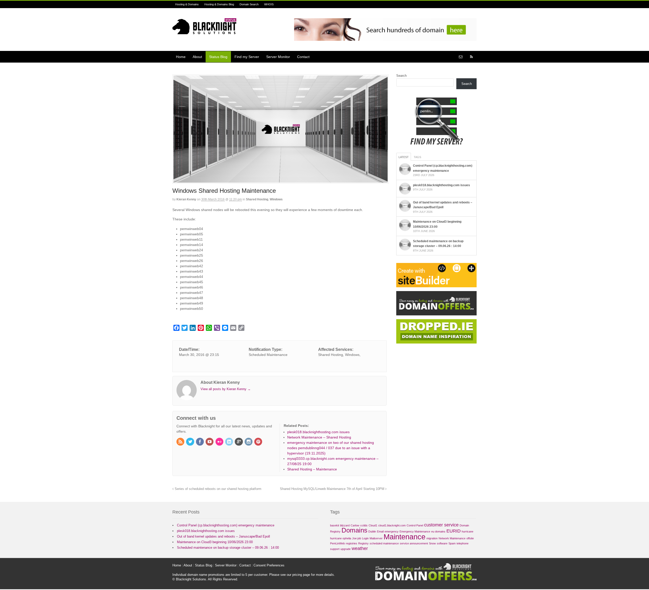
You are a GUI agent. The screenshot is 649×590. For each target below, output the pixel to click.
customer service (441, 524)
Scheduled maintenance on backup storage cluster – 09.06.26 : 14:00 (228, 547)
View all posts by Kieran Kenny (226, 389)
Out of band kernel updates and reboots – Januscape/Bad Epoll (223, 536)
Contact (303, 57)
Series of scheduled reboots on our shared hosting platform (217, 489)
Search (401, 76)
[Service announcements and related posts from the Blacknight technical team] (204, 31)
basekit (334, 525)
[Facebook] (200, 442)
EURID (453, 531)
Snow (432, 543)
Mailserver (376, 538)
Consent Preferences (269, 565)
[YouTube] (210, 442)
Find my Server (247, 57)
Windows (276, 199)
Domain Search (249, 4)
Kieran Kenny (186, 199)
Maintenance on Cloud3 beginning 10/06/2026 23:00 (215, 542)
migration (432, 538)
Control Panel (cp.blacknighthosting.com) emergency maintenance (225, 525)
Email (380, 531)
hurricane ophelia (340, 538)
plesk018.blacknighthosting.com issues (441, 185)
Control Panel (415, 525)
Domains (354, 530)
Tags (417, 157)
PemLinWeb (337, 543)
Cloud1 (373, 525)
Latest (404, 157)
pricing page (301, 575)
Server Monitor (278, 57)
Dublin (372, 531)
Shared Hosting (257, 199)
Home (181, 57)
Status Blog (218, 57)
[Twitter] (190, 442)
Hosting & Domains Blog (219, 4)
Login (365, 538)
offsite (470, 538)
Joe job (356, 538)
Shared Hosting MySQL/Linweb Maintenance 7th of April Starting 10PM (332, 489)
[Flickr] (219, 442)
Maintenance (404, 536)
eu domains (438, 531)
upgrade (345, 548)
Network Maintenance (452, 538)
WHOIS (269, 4)
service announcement (414, 543)
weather (360, 548)
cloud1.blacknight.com (392, 525)
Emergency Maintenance (415, 531)
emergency (392, 531)
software (442, 543)
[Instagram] (249, 442)
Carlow (355, 525)
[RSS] (180, 442)
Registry (363, 543)
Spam (452, 543)
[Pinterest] (258, 442)
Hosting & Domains (187, 4)
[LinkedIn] (229, 442)
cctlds (364, 525)
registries (351, 543)
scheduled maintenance (384, 543)
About (197, 57)
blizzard (345, 525)
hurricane (467, 531)
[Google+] (239, 442)
